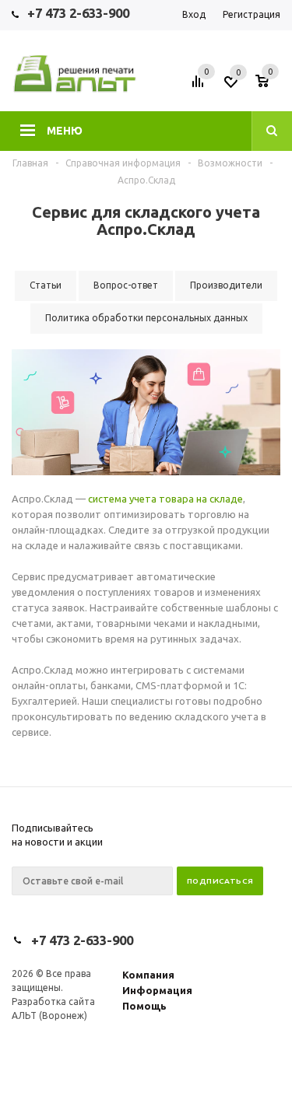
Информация (157, 990)
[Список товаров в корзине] (270, 86)
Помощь (144, 1005)
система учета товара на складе (165, 498)
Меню (65, 130)
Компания (148, 974)
